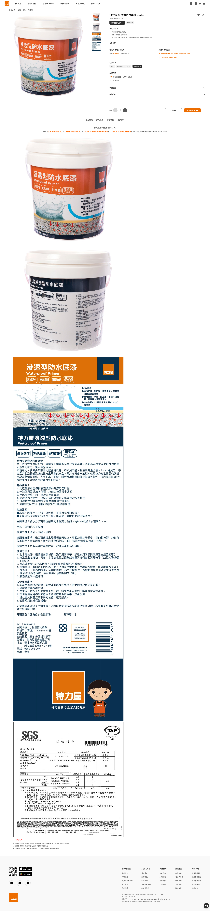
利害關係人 (145, 888)
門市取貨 (116, 80)
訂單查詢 (178, 873)
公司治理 (144, 881)
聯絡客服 (178, 888)
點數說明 (178, 881)
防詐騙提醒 (196, 873)
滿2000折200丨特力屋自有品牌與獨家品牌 (174, 53)
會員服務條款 (196, 881)
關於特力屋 (95, 3)
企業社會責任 (146, 884)
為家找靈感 (80, 3)
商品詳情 (89, 120)
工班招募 (163, 884)
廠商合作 (163, 881)
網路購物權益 (196, 877)
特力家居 (125, 884)
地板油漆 (12, 10)
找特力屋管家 (48, 3)
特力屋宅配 (117, 77)
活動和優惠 (32, 3)
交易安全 (195, 888)
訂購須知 (110, 120)
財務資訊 (144, 877)
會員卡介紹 (179, 877)
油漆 (19, 10)
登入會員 (116, 53)
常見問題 (178, 884)
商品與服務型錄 (127, 881)
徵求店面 (163, 873)
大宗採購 (163, 877)
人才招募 (125, 888)
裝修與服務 (64, 3)
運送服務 (120, 120)
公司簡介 (144, 873)
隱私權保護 (196, 884)
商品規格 (99, 120)
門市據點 (125, 877)
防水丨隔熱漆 (28, 10)
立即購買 (173, 110)
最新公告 (125, 873)
